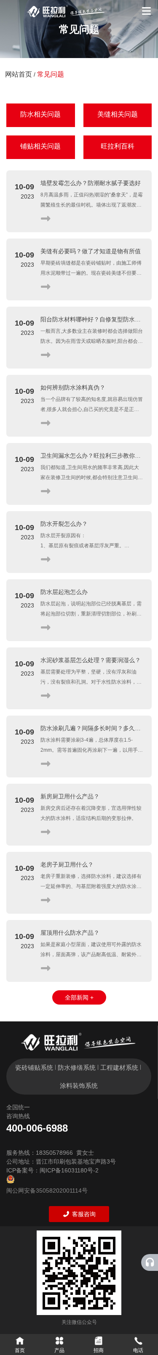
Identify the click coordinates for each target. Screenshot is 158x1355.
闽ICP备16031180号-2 (69, 1170)
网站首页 (19, 74)
